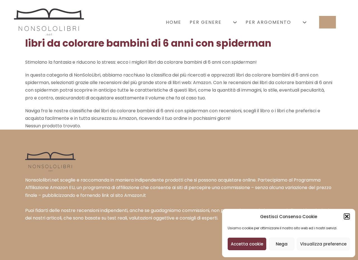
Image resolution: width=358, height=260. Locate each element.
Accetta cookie (247, 244)
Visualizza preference (323, 244)
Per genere (206, 22)
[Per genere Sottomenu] (235, 22)
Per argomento (268, 22)
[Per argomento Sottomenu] (304, 22)
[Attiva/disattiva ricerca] (327, 22)
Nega (282, 244)
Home (173, 22)
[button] (347, 216)
